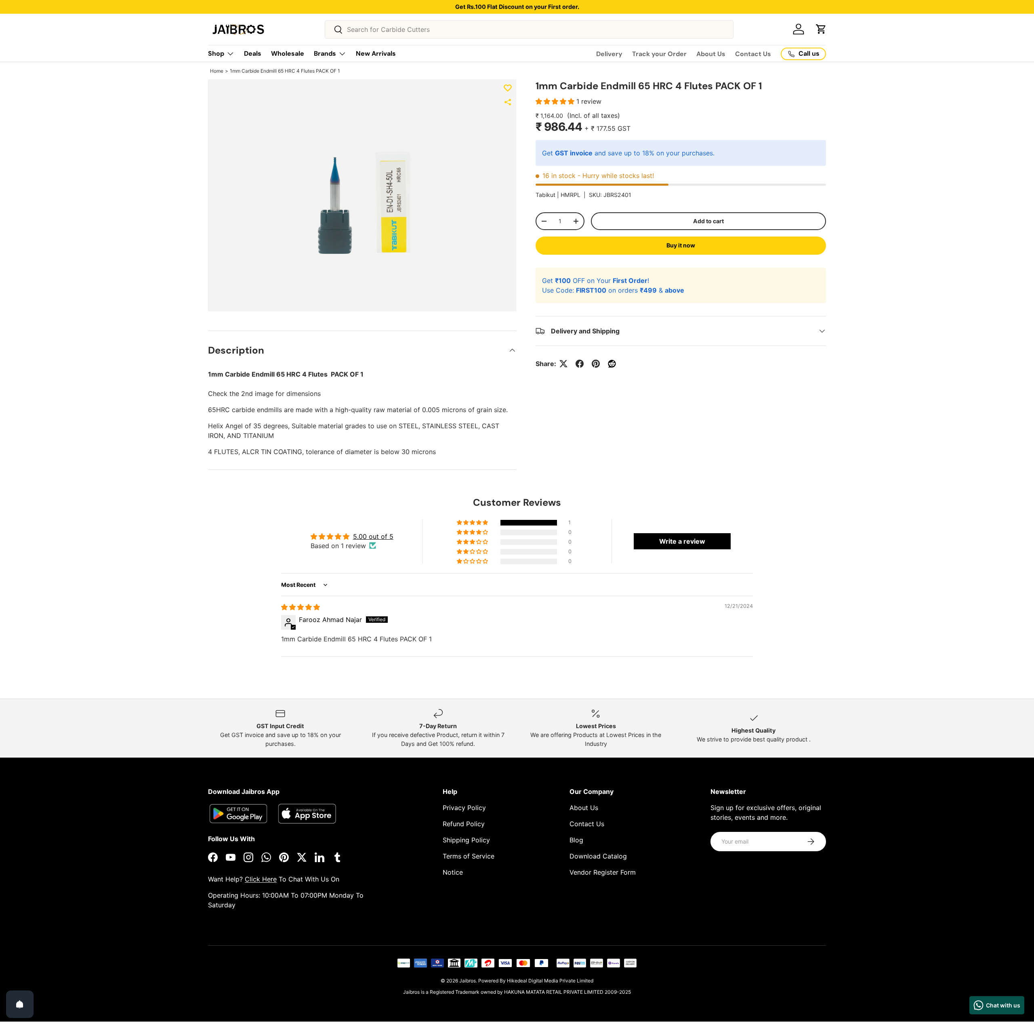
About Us (710, 54)
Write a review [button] (682, 541)
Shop (216, 53)
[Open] (20, 1004)
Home (216, 71)
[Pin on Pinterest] (596, 364)
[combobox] (529, 29)
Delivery (609, 54)
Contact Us (753, 54)
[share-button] (508, 102)
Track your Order (659, 54)
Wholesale (287, 53)
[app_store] (238, 813)
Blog (576, 840)
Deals (252, 53)
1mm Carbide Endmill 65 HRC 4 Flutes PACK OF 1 (285, 71)
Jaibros (467, 981)
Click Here (261, 879)
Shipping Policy (466, 840)
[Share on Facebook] (580, 364)
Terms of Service (468, 856)
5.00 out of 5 (373, 536)
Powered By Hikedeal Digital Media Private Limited (535, 981)
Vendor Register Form (603, 872)
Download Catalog (598, 856)
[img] (300, 607)
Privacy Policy (464, 808)
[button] (821, 29)
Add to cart (708, 221)
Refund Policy (464, 824)
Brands (325, 53)
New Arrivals (376, 53)
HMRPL (570, 194)
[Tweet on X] (563, 364)
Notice (453, 872)
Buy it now (680, 245)
